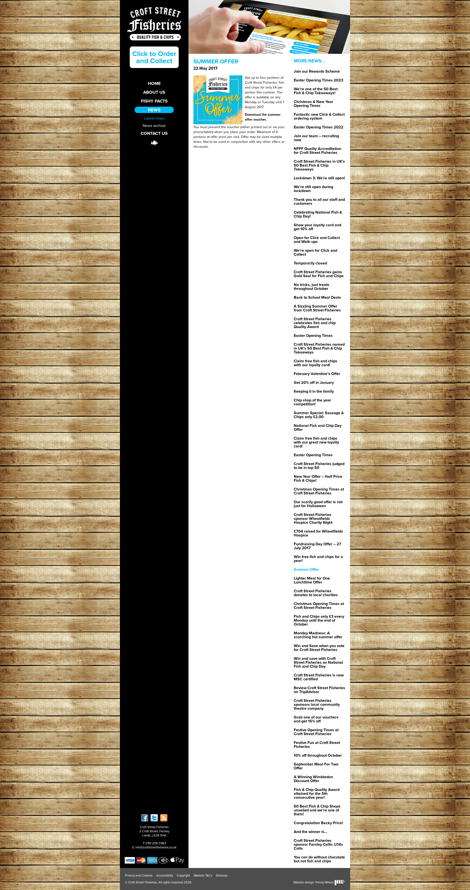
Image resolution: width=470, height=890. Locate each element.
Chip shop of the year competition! (312, 402)
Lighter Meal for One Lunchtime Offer (312, 580)
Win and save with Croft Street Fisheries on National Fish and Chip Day (318, 662)
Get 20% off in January (314, 382)
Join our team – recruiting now (316, 138)
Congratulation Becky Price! (318, 823)
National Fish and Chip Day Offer (317, 427)
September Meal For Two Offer (316, 766)
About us (154, 92)
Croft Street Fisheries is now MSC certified (319, 677)
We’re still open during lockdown (313, 188)
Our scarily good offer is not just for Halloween (318, 504)
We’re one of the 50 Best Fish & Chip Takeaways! (316, 91)
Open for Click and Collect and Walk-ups (317, 239)
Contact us (154, 133)
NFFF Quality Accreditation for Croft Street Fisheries (317, 150)
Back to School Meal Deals (317, 297)
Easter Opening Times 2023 (318, 80)
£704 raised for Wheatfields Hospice (318, 533)
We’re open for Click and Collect (315, 252)
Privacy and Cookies (139, 876)
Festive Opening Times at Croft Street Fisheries (316, 732)
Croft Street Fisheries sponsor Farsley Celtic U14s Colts (318, 844)
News (154, 110)
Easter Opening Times (313, 335)
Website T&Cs (203, 876)
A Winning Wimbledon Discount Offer (313, 779)
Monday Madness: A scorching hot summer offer (318, 635)
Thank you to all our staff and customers (319, 201)
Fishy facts (154, 101)
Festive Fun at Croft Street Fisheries (317, 744)
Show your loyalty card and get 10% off (317, 227)
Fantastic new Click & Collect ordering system (319, 116)
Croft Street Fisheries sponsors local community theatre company (317, 704)
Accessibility (164, 876)
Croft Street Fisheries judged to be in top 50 (319, 465)
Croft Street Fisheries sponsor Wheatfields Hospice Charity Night (313, 518)
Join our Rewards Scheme (317, 71)
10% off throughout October (318, 755)
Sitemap (221, 876)
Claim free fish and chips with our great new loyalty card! (316, 442)
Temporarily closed (310, 263)
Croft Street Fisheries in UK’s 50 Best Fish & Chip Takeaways (319, 165)
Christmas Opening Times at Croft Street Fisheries (319, 491)
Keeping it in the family (314, 391)
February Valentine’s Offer (317, 373)
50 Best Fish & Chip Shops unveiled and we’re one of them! (317, 810)
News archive (154, 125)
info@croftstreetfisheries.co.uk (155, 847)
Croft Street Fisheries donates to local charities (316, 593)
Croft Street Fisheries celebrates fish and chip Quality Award (315, 323)
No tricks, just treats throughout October (311, 286)
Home (154, 83)
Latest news (154, 118)
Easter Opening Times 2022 (318, 127)
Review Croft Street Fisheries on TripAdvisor (319, 689)
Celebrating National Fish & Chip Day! (318, 214)
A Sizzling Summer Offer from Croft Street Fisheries (317, 308)
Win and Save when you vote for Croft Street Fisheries (319, 647)
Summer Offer (306, 569)
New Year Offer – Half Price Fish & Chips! (318, 478)
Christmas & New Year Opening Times (313, 103)
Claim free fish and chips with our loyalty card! (315, 363)
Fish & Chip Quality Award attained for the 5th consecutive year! (317, 793)
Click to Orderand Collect (154, 57)
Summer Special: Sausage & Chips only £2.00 (319, 415)
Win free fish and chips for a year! (318, 558)
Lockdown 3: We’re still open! (319, 178)
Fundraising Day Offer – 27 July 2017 (317, 546)
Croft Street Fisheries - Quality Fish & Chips (154, 23)
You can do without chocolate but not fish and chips (319, 859)
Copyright (183, 876)
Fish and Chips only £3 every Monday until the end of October (319, 620)
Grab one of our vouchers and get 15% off (316, 719)
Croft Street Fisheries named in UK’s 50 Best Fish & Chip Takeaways (319, 348)
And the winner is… (310, 831)
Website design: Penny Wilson (313, 882)
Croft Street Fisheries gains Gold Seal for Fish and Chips (319, 274)
